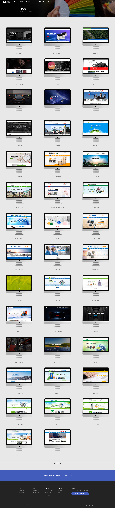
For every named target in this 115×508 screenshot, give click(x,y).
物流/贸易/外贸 (57, 20)
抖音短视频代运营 (48, 490)
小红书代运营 (47, 495)
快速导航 (60, 488)
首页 (15, 1)
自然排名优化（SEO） (36, 492)
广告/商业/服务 (43, 20)
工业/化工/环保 (29, 20)
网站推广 (35, 1)
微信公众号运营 (48, 492)
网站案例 (28, 1)
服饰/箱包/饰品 (65, 20)
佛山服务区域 (60, 490)
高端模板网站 (21, 490)
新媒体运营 (41, 1)
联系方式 (49, 1)
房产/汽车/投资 (72, 20)
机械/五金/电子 (22, 20)
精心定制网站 (21, 492)
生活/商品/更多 (79, 20)
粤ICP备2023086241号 (36, 504)
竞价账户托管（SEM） (36, 490)
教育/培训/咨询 (50, 20)
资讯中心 (60, 492)
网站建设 (21, 1)
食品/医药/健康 (36, 20)
